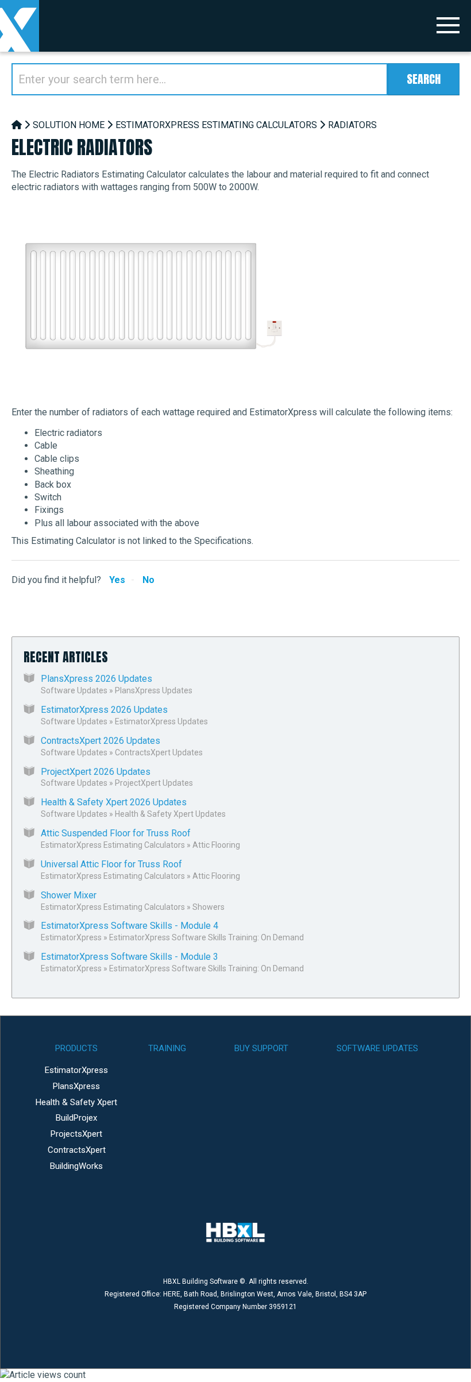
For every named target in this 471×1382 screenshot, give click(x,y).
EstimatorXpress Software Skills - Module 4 (129, 925)
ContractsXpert (77, 1150)
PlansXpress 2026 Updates (96, 678)
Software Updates (74, 690)
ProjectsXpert (76, 1134)
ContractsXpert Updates (159, 752)
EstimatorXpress (71, 937)
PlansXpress (76, 1086)
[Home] (16, 124)
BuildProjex (76, 1118)
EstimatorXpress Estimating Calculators (216, 124)
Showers (208, 907)
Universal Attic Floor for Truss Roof (111, 864)
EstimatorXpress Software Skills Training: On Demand (206, 937)
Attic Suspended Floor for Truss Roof (116, 833)
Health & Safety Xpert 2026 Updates (114, 802)
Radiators (352, 124)
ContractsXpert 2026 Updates (100, 740)
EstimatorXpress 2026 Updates (104, 709)
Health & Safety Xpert (76, 1102)
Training (167, 1048)
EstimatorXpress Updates (161, 721)
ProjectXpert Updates (154, 782)
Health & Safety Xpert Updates (170, 814)
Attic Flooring (216, 845)
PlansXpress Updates (153, 690)
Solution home (69, 124)
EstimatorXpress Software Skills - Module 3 (129, 956)
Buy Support (261, 1048)
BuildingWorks (76, 1166)
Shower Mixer (68, 895)
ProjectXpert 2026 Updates (95, 771)
